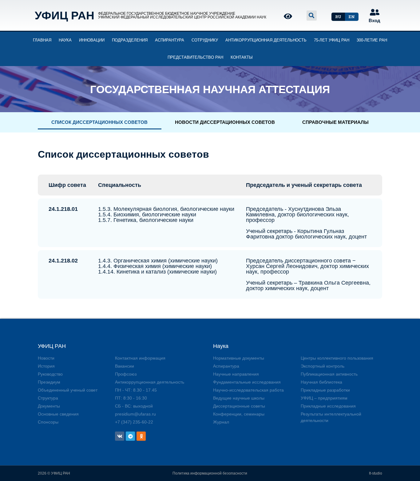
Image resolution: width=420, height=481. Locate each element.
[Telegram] (130, 436)
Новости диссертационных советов (225, 122)
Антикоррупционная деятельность (266, 40)
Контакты (242, 57)
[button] (338, 17)
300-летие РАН (372, 40)
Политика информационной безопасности (209, 473)
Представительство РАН (195, 57)
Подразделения (130, 40)
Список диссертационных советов (99, 122)
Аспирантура (169, 40)
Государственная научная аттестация (210, 89)
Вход (374, 20)
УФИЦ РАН (64, 15)
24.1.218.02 (63, 261)
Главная (42, 40)
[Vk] (119, 436)
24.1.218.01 (63, 209)
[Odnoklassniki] (141, 436)
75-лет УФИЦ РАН (331, 40)
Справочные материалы (335, 122)
